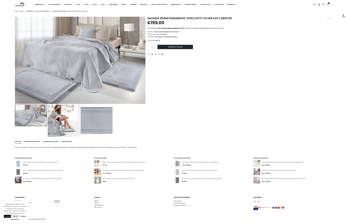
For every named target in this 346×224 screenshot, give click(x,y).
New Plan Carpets (190, 4)
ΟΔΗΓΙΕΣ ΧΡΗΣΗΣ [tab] (66, 141)
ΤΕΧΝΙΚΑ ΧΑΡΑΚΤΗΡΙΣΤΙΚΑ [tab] (50, 141)
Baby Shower (113, 4)
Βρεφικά (123, 4)
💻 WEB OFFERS (219, 4)
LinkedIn (155, 54)
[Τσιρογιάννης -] (20, 4)
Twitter (152, 54)
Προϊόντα (97, 203)
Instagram (258, 201)
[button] (343, 16)
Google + (159, 54)
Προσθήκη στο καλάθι (175, 47)
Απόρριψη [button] (15, 216)
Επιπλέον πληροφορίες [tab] (32, 141)
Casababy (133, 4)
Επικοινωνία (97, 207)
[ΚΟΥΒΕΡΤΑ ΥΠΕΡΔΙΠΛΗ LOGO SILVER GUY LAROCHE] (256, 171)
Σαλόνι (78, 4)
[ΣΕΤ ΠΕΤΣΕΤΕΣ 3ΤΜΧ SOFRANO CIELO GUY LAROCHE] (18, 163)
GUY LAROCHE (156, 40)
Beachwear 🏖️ (231, 4)
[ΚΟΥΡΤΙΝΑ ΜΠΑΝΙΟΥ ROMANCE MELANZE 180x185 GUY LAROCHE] (256, 180)
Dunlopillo (143, 4)
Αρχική (96, 201)
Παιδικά (103, 4)
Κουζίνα (86, 4)
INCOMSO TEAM (41, 219)
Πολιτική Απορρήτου (179, 203)
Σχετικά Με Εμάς (98, 205)
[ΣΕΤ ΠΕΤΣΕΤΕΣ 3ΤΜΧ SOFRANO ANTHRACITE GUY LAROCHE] (18, 171)
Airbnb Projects (176, 4)
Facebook (148, 54)
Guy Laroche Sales (54, 4)
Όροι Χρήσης (177, 201)
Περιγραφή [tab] (18, 141)
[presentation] (15, 60)
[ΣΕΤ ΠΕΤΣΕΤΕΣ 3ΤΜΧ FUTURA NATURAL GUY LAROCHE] (177, 163)
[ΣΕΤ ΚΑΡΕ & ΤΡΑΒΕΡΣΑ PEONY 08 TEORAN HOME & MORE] (18, 180)
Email (162, 54)
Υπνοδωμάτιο (68, 4)
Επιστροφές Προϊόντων (180, 205)
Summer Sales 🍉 (40, 4)
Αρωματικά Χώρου (205, 4)
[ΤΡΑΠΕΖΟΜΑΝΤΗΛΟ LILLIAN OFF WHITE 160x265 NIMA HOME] (256, 163)
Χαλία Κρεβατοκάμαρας (170, 37)
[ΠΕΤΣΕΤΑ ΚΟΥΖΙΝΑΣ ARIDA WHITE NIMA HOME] (97, 180)
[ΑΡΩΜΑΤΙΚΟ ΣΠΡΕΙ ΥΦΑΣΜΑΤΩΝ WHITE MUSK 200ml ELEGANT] (97, 171)
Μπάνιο (94, 4)
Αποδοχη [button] (7, 216)
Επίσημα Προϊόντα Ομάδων (159, 4)
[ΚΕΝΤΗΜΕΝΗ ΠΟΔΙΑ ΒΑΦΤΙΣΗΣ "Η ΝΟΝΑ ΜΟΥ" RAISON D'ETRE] (97, 163)
